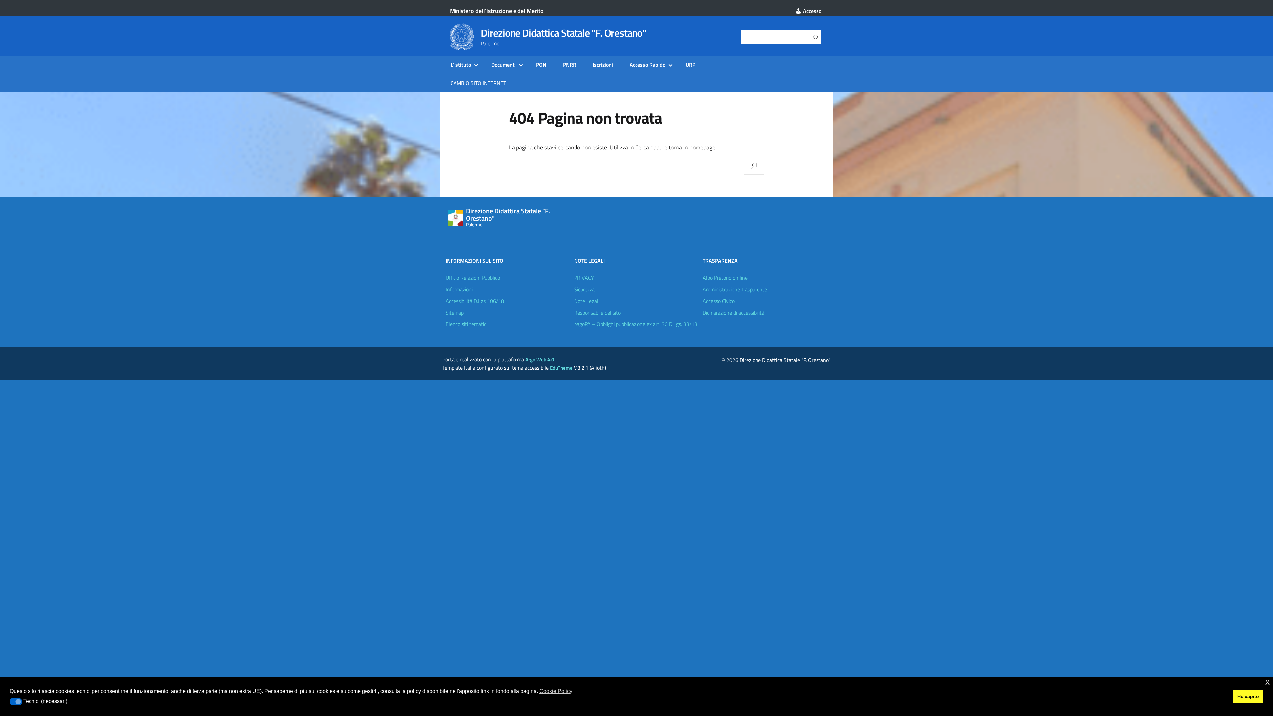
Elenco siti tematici (466, 324)
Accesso (811, 11)
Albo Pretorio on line (725, 278)
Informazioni (459, 289)
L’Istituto (461, 65)
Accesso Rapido (647, 65)
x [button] (1267, 682)
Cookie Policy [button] (555, 691)
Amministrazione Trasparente (735, 289)
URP (690, 65)
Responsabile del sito (597, 313)
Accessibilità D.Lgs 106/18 (475, 301)
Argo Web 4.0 (539, 359)
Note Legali (586, 301)
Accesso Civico (719, 301)
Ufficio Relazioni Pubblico (473, 278)
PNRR (569, 65)
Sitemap (455, 313)
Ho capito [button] (1248, 696)
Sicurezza (584, 289)
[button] (16, 701)
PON (541, 65)
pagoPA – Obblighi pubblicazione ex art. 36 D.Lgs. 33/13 (635, 324)
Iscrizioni (603, 65)
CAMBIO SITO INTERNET (478, 83)
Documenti (503, 65)
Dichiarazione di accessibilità (733, 313)
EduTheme (561, 368)
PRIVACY (584, 278)
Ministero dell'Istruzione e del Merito (497, 10)
